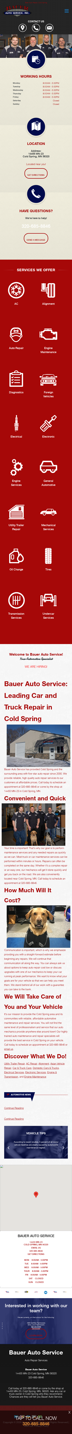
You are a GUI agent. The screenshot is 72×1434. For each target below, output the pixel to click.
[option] (36, 46)
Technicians (36, 1328)
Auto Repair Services (36, 1360)
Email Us (36, 1248)
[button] (36, 1194)
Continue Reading (14, 1107)
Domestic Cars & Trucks (46, 1067)
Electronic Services (35, 1072)
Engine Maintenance (35, 1076)
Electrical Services (14, 1072)
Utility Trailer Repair (14, 1063)
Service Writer (36, 1326)
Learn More (36, 1335)
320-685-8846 (36, 226)
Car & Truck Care (22, 1067)
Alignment (44, 1063)
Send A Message (36, 240)
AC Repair (31, 1063)
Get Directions (36, 175)
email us (8, 1048)
